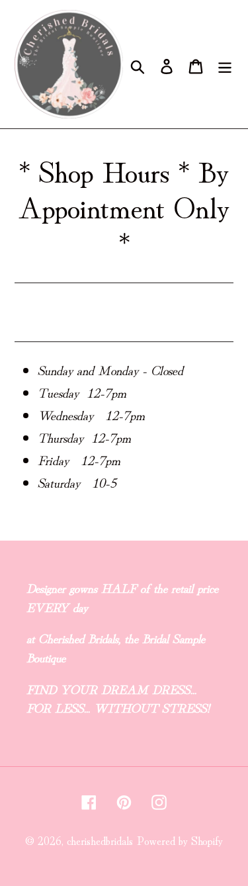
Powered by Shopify (180, 840)
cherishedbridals (100, 840)
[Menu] (224, 64)
